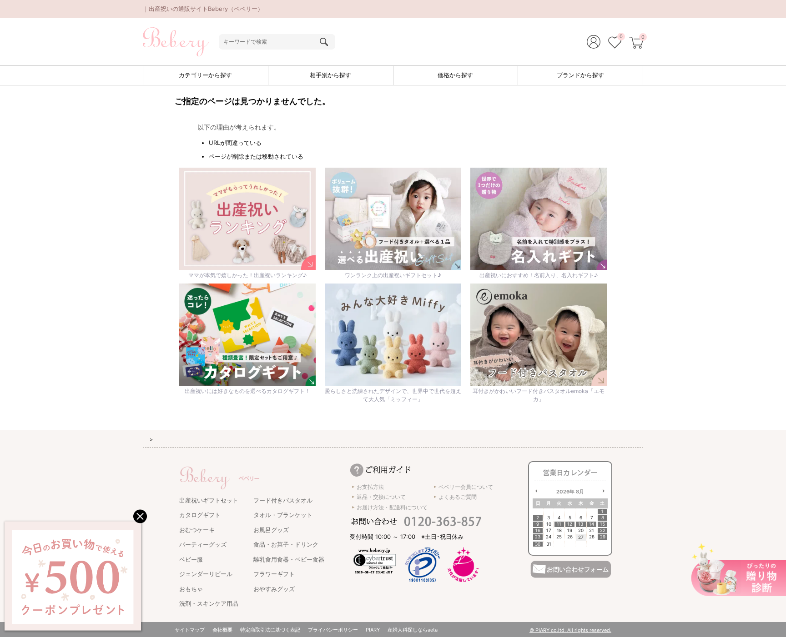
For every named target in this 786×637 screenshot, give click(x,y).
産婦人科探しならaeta (413, 630)
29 (602, 536)
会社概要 (222, 630)
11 (559, 524)
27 (581, 537)
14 (591, 524)
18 (559, 530)
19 (569, 530)
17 (548, 530)
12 (569, 524)
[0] (614, 43)
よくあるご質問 (457, 496)
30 (537, 544)
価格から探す (455, 75)
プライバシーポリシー (333, 630)
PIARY (373, 630)
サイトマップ (190, 630)
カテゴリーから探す (205, 75)
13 (580, 524)
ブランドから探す (580, 75)
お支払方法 (370, 486)
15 (602, 524)
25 (559, 536)
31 (548, 544)
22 (602, 530)
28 (592, 536)
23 (537, 536)
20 (581, 530)
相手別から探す (330, 75)
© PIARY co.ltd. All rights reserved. (570, 630)
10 (548, 524)
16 (537, 530)
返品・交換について (381, 496)
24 (548, 536)
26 (570, 536)
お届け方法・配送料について (392, 507)
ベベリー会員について (465, 486)
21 (591, 530)
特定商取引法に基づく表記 (270, 630)
